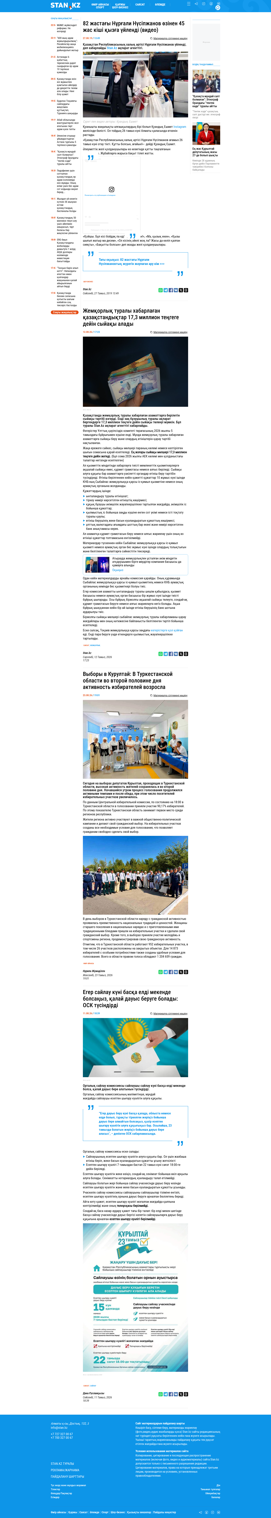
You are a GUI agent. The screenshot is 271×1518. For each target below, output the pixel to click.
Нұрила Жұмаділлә (94, 971)
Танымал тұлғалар (210, 1489)
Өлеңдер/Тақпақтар (61, 1493)
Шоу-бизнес (120, 7)
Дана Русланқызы (93, 1393)
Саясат (140, 4)
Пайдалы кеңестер (164, 1512)
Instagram (180, 127)
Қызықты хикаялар (139, 1512)
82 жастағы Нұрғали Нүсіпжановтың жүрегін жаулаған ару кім (129, 262)
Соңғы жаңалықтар (64, 312)
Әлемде (160, 4)
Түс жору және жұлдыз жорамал (68, 1485)
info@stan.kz (59, 1427)
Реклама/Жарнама (65, 1470)
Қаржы (120, 4)
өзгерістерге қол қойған (167, 630)
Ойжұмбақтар (212, 1493)
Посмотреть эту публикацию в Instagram (100, 195)
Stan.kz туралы (62, 1464)
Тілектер (55, 1489)
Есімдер (55, 1497)
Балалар (216, 1497)
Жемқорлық (95, 645)
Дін (218, 1485)
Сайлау (93, 1386)
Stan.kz (112, 48)
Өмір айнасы (100, 4)
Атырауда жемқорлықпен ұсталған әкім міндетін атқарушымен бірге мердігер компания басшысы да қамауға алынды (146, 562)
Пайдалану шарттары (67, 1476)
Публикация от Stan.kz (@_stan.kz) (103, 230)
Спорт (100, 7)
